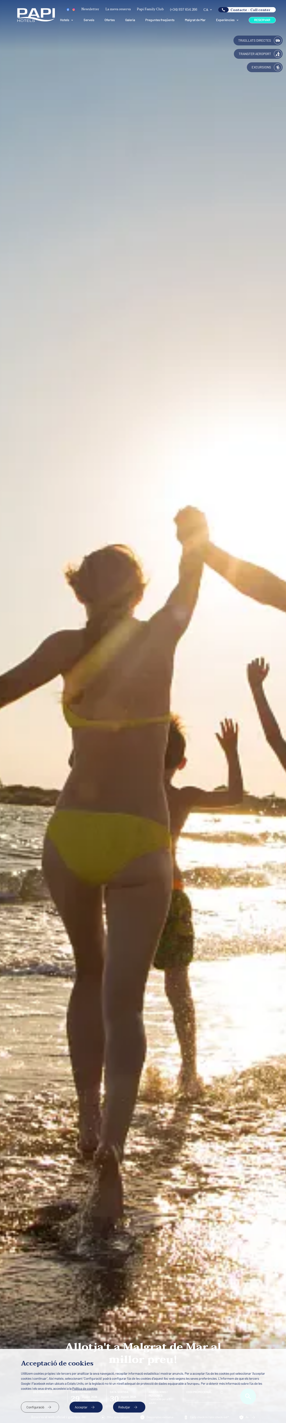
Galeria (130, 20)
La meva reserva (118, 9)
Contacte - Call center (251, 10)
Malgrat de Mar (195, 20)
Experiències (225, 20)
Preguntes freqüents (159, 20)
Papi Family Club (150, 9)
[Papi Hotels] (36, 21)
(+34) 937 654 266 (183, 10)
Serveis (89, 20)
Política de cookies (84, 1388)
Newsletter (90, 9)
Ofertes (109, 20)
